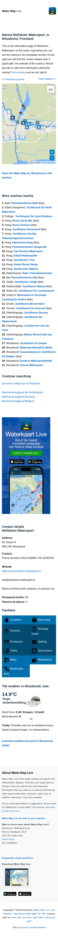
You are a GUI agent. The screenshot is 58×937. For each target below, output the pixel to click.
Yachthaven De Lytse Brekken (33, 216)
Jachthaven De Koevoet (30, 308)
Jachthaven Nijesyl (33, 286)
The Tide (41, 914)
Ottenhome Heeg (22, 242)
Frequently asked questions (17, 858)
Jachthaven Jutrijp (25, 281)
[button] (21, 114)
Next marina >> (47, 78)
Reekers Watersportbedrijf (36, 360)
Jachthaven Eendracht (26, 229)
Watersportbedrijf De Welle (36, 347)
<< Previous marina (13, 79)
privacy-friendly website (34, 927)
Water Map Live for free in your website (23, 818)
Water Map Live (42, 910)
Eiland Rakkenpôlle (25, 255)
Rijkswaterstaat (48, 162)
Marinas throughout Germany (18, 396)
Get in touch (8, 839)
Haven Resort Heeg (26, 264)
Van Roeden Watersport (28, 251)
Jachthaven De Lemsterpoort (36, 290)
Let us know (19, 72)
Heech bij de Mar (22, 220)
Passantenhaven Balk (24, 203)
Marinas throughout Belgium (18, 401)
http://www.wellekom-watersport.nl (21, 571)
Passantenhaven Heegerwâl (29, 247)
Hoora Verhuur (21, 225)
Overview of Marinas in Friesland (20, 383)
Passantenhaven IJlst (24, 277)
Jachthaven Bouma (36, 312)
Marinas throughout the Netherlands (22, 392)
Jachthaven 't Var (24, 260)
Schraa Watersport (31, 365)
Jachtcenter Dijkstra (26, 268)
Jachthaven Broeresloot (29, 303)
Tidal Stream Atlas (22, 914)
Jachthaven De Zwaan (33, 343)
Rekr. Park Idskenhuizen (37, 273)
